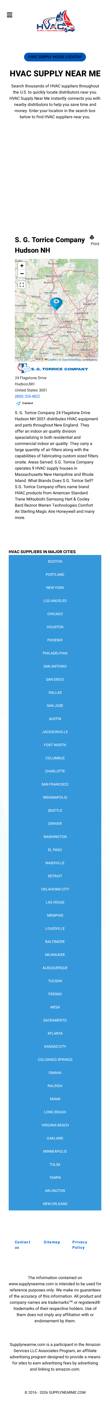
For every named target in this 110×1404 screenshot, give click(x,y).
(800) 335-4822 (27, 396)
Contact (27, 403)
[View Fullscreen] (22, 285)
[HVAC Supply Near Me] (55, 32)
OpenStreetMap (71, 359)
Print (95, 244)
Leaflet (52, 359)
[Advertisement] (55, 170)
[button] (56, 303)
